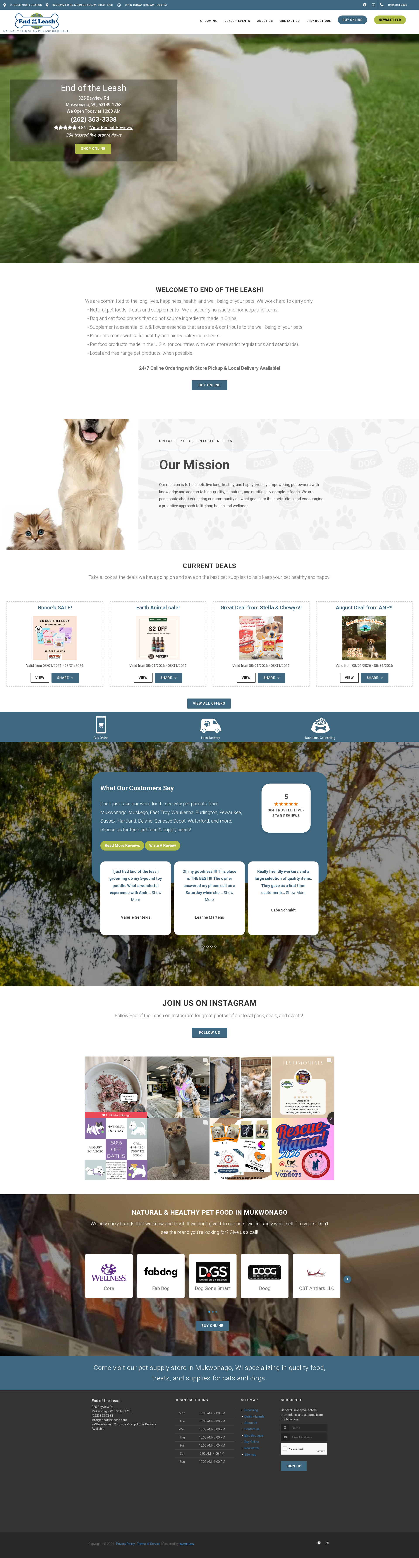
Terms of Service (148, 1544)
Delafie (145, 821)
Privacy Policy (125, 1544)
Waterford (198, 821)
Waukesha (182, 812)
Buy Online (209, 385)
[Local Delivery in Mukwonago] (210, 725)
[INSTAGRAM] (373, 5)
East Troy (159, 812)
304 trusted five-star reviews (286, 813)
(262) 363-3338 (94, 119)
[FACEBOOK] (364, 5)
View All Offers (209, 703)
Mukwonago (113, 812)
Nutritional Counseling (320, 738)
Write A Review (162, 845)
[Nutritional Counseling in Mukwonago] (320, 725)
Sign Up (294, 1466)
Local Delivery (210, 738)
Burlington (206, 812)
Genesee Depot (170, 821)
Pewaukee (230, 812)
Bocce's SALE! (55, 608)
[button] (204, 947)
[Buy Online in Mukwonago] (101, 725)
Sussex (108, 821)
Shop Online (93, 149)
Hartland (127, 821)
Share (63, 678)
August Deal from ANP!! (364, 608)
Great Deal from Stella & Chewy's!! (261, 608)
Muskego (138, 812)
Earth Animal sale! (158, 608)
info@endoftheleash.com (109, 1420)
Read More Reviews (122, 845)
